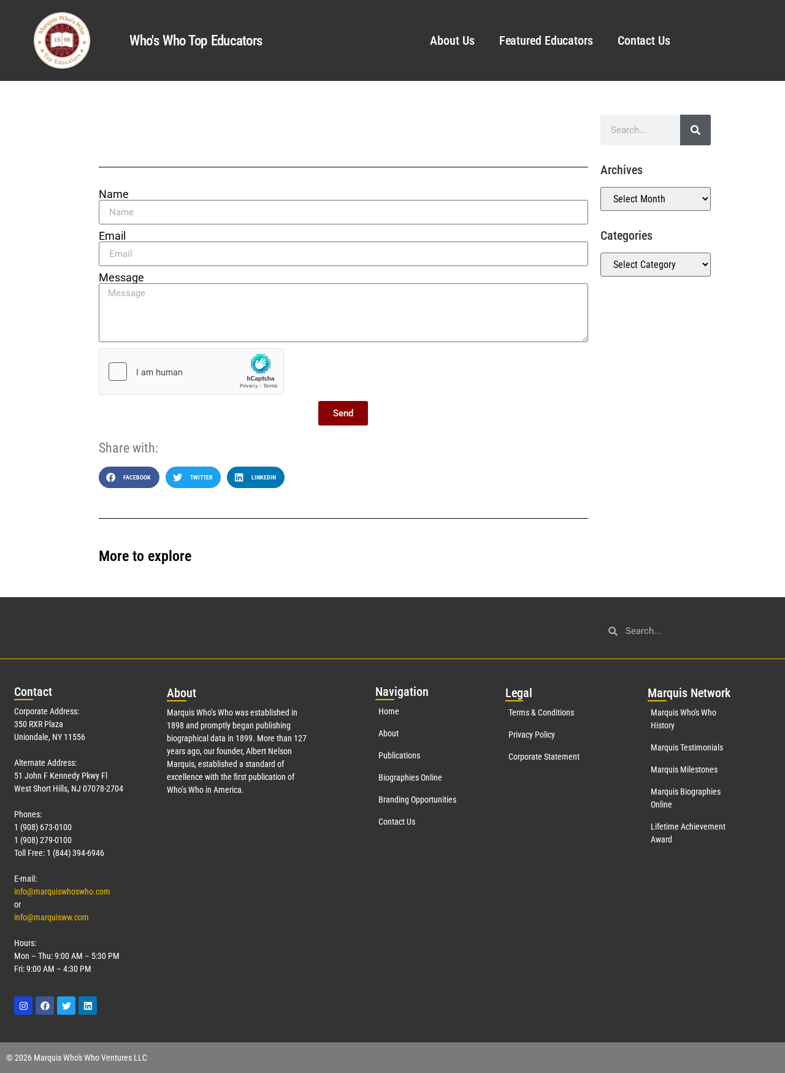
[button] (129, 477)
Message (121, 277)
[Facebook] (45, 1005)
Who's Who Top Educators (195, 40)
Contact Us (644, 40)
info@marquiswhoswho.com (62, 891)
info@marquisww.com (51, 917)
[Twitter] (66, 1005)
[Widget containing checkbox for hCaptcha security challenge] (191, 371)
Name (114, 194)
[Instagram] (23, 1005)
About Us (452, 40)
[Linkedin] (87, 1005)
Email (112, 236)
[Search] (695, 130)
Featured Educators (546, 40)
